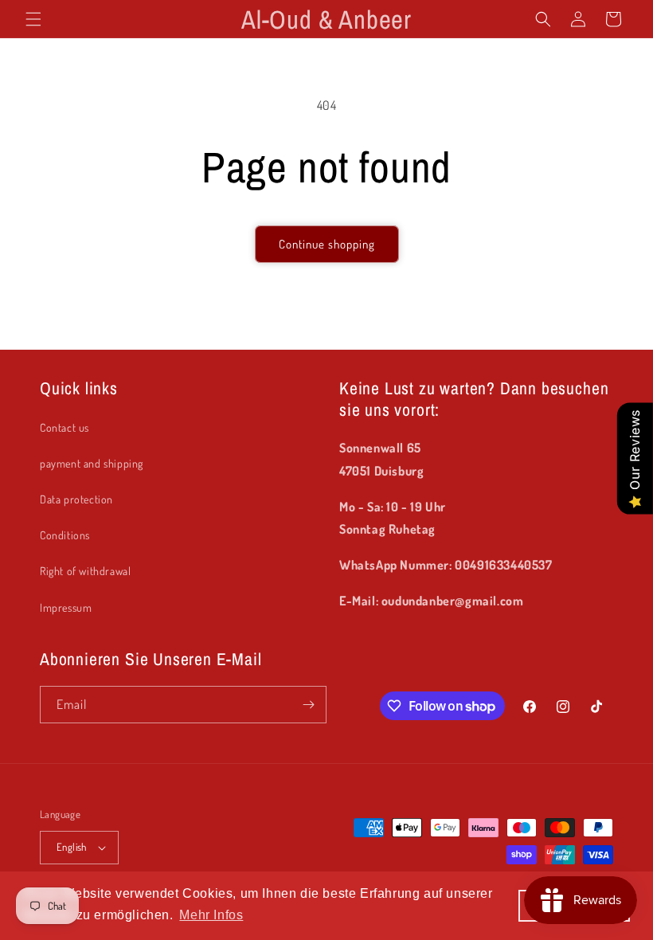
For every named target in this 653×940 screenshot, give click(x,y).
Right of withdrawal (85, 571)
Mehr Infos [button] (211, 915)
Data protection (76, 499)
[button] (33, 19)
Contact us (64, 427)
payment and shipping (91, 463)
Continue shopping (327, 244)
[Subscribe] (308, 704)
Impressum (66, 607)
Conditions (65, 535)
